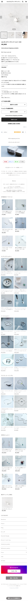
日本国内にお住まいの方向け (14, 123)
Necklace (3, 519)
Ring (2, 527)
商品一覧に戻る (14, 578)
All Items (3, 560)
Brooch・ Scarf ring (5, 540)
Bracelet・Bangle (5, 536)
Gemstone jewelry (5, 544)
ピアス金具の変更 (5, 101)
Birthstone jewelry (5, 548)
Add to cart (14, 119)
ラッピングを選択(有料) (7, 108)
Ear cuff (3, 531)
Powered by (12, 587)
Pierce (2, 523)
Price (2, 552)
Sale (2, 556)
